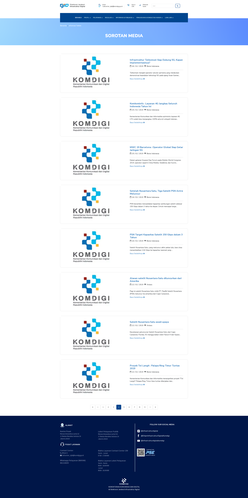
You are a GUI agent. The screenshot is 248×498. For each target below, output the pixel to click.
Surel (144, 6)
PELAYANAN (97, 18)
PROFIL (86, 18)
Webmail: (145, 4)
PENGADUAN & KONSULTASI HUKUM (148, 18)
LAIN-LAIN (168, 18)
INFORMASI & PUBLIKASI (124, 18)
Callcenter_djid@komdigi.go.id (112, 6)
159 (132, 6)
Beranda (63, 25)
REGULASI (108, 18)
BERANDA (78, 18)
